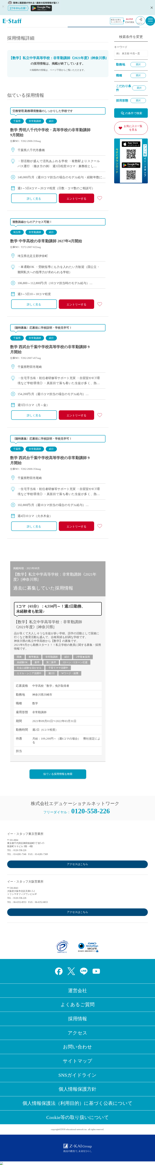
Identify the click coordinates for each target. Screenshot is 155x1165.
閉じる (151, 7)
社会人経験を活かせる (29, 667)
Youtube (96, 971)
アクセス (77, 1032)
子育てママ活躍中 (58, 667)
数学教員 (34, 656)
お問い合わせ (77, 1046)
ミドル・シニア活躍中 (29, 673)
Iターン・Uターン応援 (75, 662)
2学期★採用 (83, 656)
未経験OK (22, 662)
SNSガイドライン (77, 1075)
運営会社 (77, 990)
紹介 (51, 121)
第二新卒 (51, 662)
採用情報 (77, 1018)
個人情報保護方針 (77, 1089)
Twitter (71, 971)
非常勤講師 (35, 121)
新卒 (37, 662)
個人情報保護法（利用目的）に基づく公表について (77, 1103)
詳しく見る (34, 198)
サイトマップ (77, 1060)
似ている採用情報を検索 (57, 774)
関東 (19, 656)
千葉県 (17, 121)
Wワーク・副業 (69, 673)
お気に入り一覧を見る (133, 128)
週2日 (51, 673)
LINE (83, 971)
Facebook (59, 971)
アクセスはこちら (77, 864)
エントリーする (76, 198)
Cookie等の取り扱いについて (77, 1117)
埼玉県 (17, 232)
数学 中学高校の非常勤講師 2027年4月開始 (46, 241)
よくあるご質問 (77, 1004)
